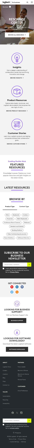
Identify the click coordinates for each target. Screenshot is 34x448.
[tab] (10, 206)
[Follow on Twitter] (17, 413)
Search (27, 2)
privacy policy (14, 428)
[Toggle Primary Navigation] (32, 2)
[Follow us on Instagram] (21, 413)
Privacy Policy (22, 439)
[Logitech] (12, 2)
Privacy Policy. (14, 272)
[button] (7, 7)
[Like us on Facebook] (13, 413)
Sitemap (23, 442)
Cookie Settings (14, 442)
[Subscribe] (29, 264)
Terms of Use (12, 439)
